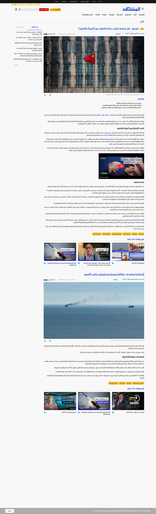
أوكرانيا (71, 375)
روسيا (58, 190)
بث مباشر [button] (43, 9)
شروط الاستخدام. (98, 511)
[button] (78, 21)
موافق (10, 511)
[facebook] (44, 34)
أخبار (100, 1)
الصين (128, 133)
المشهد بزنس (73, 1)
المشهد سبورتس (85, 1)
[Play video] (121, 166)
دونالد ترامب (105, 115)
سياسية (132, 222)
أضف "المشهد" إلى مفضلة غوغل (65, 33)
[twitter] (46, 34)
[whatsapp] (48, 34)
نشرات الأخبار (53, 9)
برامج (94, 1)
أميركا (118, 190)
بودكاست (64, 1)
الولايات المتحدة (107, 135)
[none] (94, 99)
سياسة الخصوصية (109, 511)
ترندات (56, 1)
